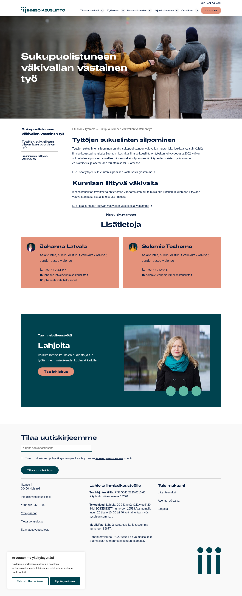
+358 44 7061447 (55, 269)
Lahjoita (211, 10)
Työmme (113, 10)
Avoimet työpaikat (169, 500)
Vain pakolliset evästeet (30, 581)
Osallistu (187, 10)
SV (203, 2)
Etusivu (77, 129)
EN (209, 2)
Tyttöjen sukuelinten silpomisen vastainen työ (38, 144)
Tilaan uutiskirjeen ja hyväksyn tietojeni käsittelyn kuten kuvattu (79, 458)
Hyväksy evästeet (65, 581)
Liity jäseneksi (167, 492)
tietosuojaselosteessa (109, 458)
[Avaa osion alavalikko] (102, 11)
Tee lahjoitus (56, 371)
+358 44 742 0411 (157, 269)
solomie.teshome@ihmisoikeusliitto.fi (169, 275)
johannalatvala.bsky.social (60, 280)
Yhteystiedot (28, 513)
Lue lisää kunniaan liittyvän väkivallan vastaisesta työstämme (110, 205)
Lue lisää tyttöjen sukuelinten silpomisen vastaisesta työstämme (112, 172)
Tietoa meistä (89, 10)
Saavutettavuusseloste (35, 529)
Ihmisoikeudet (137, 10)
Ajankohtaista (164, 10)
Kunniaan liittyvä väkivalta (35, 157)
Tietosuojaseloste (32, 521)
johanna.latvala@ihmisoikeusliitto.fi (66, 275)
